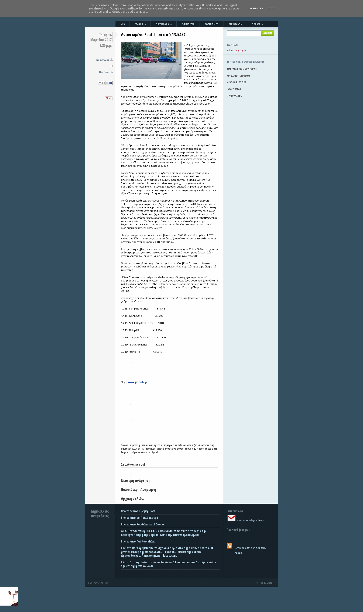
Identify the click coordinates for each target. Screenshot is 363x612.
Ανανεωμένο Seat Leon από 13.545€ (153, 34)
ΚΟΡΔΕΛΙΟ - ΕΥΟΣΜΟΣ (238, 75)
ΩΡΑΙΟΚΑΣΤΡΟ (234, 95)
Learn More (255, 8)
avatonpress (102, 60)
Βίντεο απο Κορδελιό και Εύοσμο (142, 524)
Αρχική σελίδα (132, 498)
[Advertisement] (169, 410)
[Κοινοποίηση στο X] (107, 83)
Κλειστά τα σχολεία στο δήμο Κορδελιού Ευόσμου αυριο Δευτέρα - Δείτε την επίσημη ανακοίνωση (168, 564)
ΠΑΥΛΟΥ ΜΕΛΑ (234, 89)
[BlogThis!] (103, 83)
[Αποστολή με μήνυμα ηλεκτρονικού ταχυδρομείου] (100, 83)
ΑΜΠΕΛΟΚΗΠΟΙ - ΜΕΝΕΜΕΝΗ (242, 69)
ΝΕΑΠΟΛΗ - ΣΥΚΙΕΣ (236, 82)
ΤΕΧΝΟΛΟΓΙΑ (106, 71)
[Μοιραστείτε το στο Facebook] (111, 83)
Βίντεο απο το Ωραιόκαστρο (139, 518)
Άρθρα (238, 552)
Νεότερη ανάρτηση (135, 480)
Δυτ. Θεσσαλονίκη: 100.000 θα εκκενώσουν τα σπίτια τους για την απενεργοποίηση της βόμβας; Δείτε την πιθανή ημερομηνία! (163, 533)
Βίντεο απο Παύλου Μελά (138, 541)
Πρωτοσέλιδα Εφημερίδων (138, 511)
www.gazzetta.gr (137, 382)
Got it (271, 8)
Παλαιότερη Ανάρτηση (138, 489)
